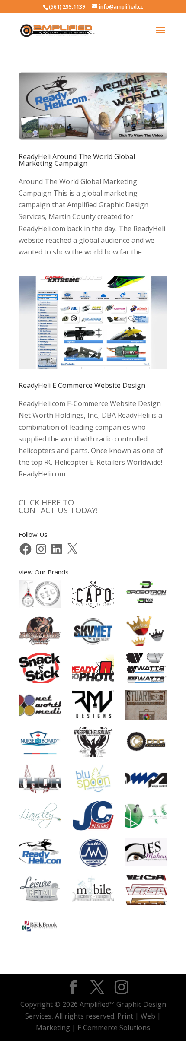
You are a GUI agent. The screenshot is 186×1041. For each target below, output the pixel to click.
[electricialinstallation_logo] (40, 596)
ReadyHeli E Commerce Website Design (82, 385)
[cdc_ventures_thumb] (146, 743)
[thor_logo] (40, 780)
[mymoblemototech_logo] (93, 891)
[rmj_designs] (93, 707)
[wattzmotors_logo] (93, 854)
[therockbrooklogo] (40, 928)
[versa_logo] (146, 891)
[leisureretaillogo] (40, 891)
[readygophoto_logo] (93, 669)
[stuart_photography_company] (146, 707)
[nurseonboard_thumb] (40, 743)
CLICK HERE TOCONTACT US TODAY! (58, 506)
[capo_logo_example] (93, 596)
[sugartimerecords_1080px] (40, 633)
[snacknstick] (40, 669)
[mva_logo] (146, 817)
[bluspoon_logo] (93, 780)
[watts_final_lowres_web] (146, 669)
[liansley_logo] (40, 817)
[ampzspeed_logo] (146, 780)
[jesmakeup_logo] (146, 854)
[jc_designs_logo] (93, 817)
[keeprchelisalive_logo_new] (93, 743)
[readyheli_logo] (40, 854)
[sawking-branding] (146, 633)
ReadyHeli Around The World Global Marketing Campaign (77, 160)
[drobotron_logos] (146, 596)
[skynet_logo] (93, 633)
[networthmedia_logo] (40, 707)
